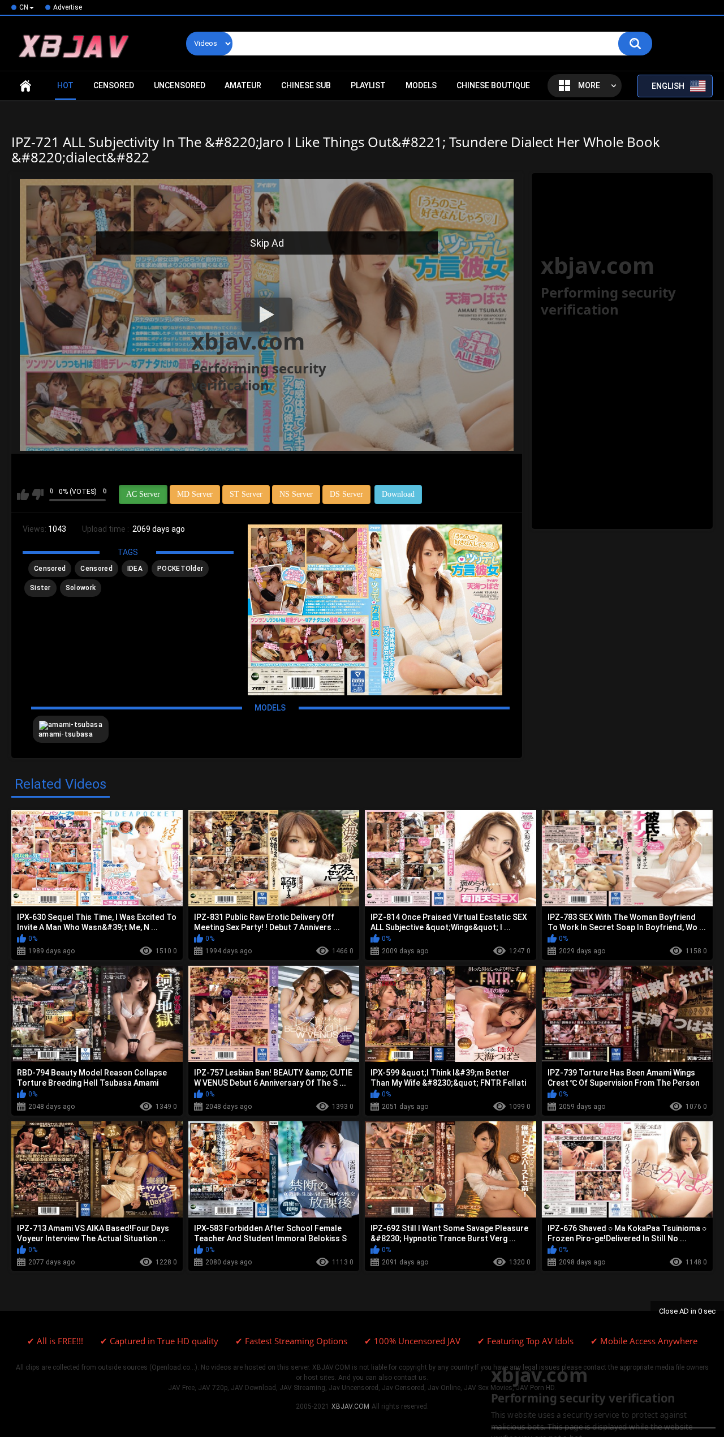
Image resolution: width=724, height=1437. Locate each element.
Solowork (81, 588)
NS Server (296, 494)
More (589, 85)
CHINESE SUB (306, 85)
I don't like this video (38, 494)
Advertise (67, 7)
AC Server (143, 494)
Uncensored (179, 85)
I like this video (23, 494)
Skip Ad (267, 243)
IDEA (135, 569)
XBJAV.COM (350, 1406)
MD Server (195, 494)
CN (23, 7)
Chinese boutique (493, 85)
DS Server (346, 494)
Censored (113, 85)
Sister (40, 588)
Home (25, 85)
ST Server (246, 494)
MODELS (421, 85)
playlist (368, 85)
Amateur (243, 85)
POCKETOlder (180, 569)
